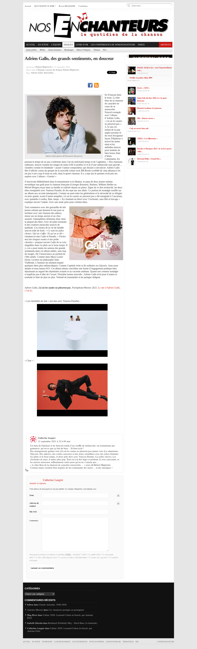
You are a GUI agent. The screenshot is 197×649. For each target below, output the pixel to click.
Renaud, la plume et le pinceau (149, 108)
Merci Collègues (83, 50)
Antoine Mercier (35, 609)
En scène (43, 44)
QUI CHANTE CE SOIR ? (45, 6)
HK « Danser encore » (146, 118)
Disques (68, 44)
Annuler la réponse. (37, 483)
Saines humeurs (54, 50)
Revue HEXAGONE (67, 6)
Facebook (90, 85)
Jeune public (31, 50)
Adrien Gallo (37, 73)
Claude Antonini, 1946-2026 (53, 604)
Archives (165, 44)
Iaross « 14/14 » (143, 88)
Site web (33, 511)
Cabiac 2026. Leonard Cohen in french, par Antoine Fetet (60, 616)
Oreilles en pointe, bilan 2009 (141, 77)
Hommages (69, 50)
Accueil (28, 6)
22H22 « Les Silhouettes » (147, 138)
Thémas (97, 50)
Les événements (79, 641)
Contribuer (83, 6)
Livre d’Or (82, 44)
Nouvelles (48, 73)
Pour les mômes (96, 641)
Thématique (128, 641)
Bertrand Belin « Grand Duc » (149, 158)
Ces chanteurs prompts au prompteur (66, 609)
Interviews (47, 641)
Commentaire (33, 520)
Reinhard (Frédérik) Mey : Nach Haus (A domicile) (72, 622)
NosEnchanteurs (165, 641)
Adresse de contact (34, 505)
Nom (31, 495)
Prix (105, 50)
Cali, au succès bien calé (139, 128)
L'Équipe (56, 44)
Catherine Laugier (53, 480)
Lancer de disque (54, 70)
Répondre (27, 470)
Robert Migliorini (44, 67)
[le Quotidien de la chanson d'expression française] (98, 25)
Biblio (42, 50)
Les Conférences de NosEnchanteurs (113, 44)
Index (141, 44)
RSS (96, 85)
